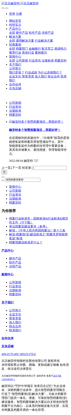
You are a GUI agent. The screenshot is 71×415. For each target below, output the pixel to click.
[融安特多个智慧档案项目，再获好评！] (36, 121)
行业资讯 (15, 106)
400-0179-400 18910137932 (19, 354)
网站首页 (15, 20)
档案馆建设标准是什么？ (25, 242)
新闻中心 (15, 186)
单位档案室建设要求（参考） (28, 226)
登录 (12, 13)
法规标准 (15, 110)
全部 (12, 32)
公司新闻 (15, 102)
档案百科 (15, 114)
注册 (19, 13)
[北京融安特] (35, 3)
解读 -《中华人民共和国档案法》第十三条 (37, 230)
